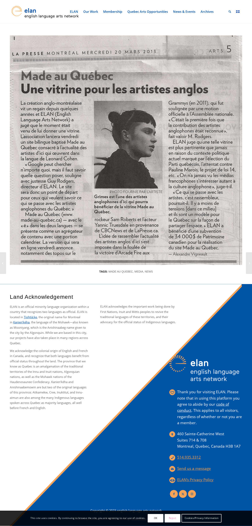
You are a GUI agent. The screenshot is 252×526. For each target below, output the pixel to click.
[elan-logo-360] (45, 11)
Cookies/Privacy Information (202, 518)
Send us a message (194, 468)
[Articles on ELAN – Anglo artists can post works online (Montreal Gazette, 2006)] (3, 263)
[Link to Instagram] (192, 494)
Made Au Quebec (120, 271)
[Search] (230, 11)
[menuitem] (74, 11)
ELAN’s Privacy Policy (195, 479)
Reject (172, 518)
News (149, 271)
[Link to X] (183, 494)
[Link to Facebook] (174, 494)
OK (155, 518)
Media (138, 271)
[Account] (221, 11)
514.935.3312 (189, 457)
